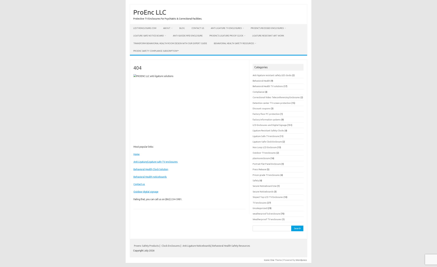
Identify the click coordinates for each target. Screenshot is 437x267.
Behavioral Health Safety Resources (234, 43)
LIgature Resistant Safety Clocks (268, 130)
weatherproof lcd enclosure (266, 213)
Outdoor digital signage (145, 191)
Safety (256, 180)
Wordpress (301, 260)
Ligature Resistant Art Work (268, 36)
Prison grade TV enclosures (266, 175)
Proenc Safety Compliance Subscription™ (156, 51)
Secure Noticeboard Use (265, 186)
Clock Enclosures (170, 245)
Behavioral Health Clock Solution (150, 169)
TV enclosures (260, 202)
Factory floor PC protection (266, 114)
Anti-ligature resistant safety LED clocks (272, 75)
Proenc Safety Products (146, 245)
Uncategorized (260, 208)
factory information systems (267, 119)
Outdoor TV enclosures (264, 153)
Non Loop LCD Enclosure (265, 147)
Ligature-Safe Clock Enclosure (267, 141)
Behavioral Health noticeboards (150, 176)
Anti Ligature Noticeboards (196, 245)
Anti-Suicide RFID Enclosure (188, 36)
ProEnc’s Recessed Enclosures (267, 28)
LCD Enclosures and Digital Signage (270, 125)
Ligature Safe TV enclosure (266, 136)
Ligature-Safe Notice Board (148, 36)
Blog (182, 28)
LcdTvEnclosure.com (144, 28)
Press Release (259, 169)
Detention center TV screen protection (272, 103)
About (166, 28)
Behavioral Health (261, 81)
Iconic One (269, 260)
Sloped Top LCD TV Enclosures (268, 197)
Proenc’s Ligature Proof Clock (226, 36)
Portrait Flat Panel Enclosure (267, 164)
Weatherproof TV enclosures (267, 219)
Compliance (258, 92)
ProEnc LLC (149, 12)
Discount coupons (261, 108)
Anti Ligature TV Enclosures (226, 28)
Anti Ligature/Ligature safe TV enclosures (155, 161)
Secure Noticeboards (263, 191)
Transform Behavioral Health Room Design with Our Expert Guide (170, 43)
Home (136, 154)
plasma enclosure (261, 158)
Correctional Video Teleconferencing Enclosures (276, 97)
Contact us (198, 28)
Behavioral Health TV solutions (268, 86)
